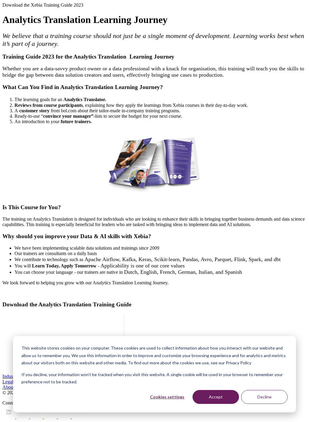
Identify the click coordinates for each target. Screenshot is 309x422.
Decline (264, 396)
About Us (11, 387)
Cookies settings (167, 396)
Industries (11, 376)
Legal (7, 381)
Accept (216, 396)
